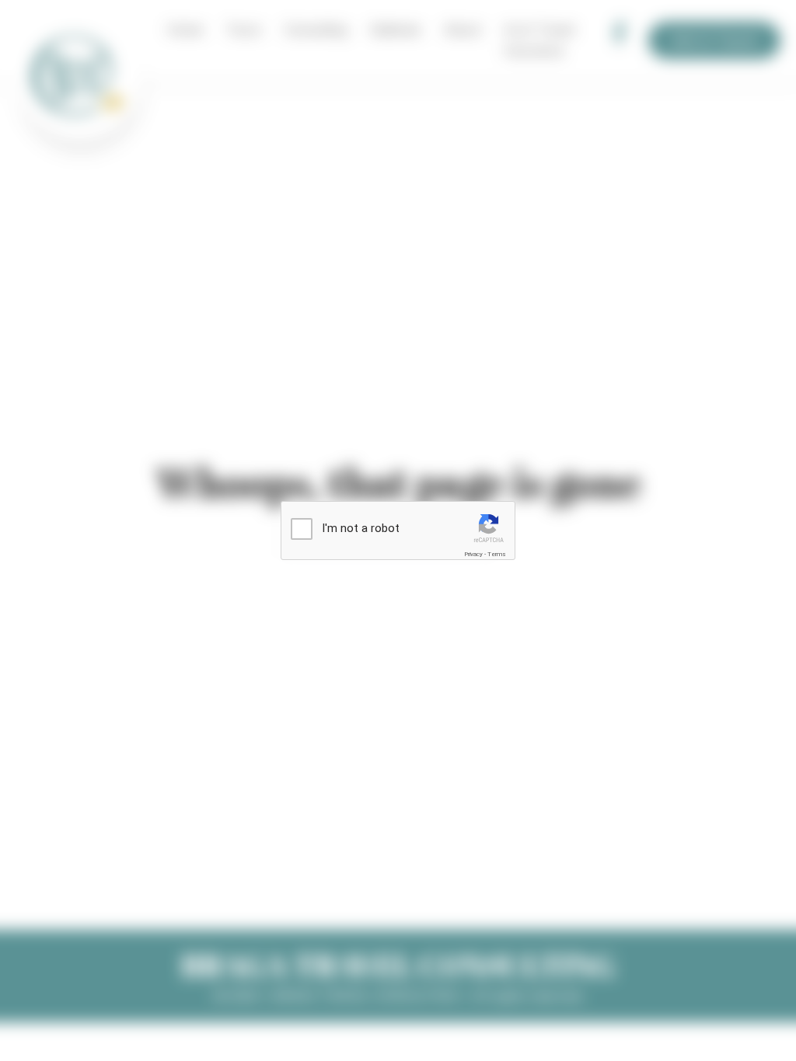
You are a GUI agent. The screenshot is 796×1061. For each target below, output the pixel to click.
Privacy (473, 554)
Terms (496, 554)
